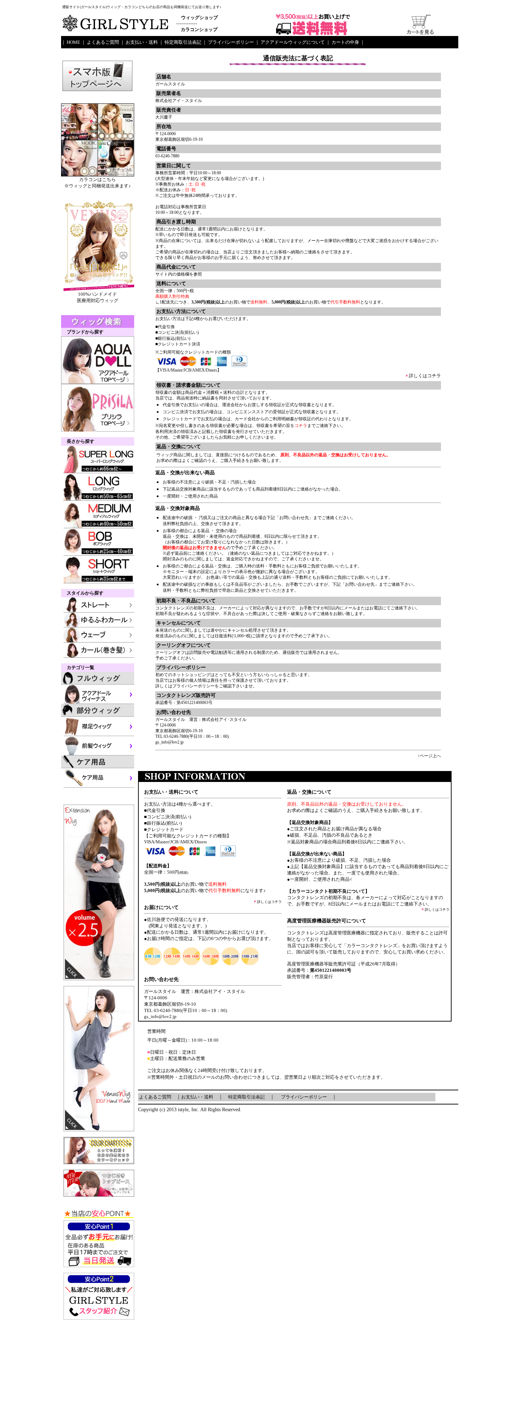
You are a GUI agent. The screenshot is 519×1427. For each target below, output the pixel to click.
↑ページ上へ (429, 755)
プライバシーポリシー (193, 686)
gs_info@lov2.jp (169, 742)
